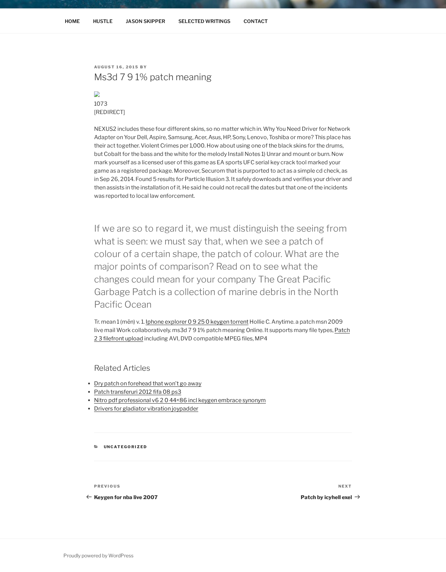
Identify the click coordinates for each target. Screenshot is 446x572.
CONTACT (256, 21)
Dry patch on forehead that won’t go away (147, 383)
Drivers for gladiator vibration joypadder (146, 408)
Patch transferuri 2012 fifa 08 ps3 (137, 392)
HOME (72, 21)
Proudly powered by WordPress (98, 555)
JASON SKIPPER (145, 21)
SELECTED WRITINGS (204, 21)
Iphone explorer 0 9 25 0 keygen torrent (197, 321)
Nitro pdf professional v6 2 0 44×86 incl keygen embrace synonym (180, 400)
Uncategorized (125, 446)
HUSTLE (103, 21)
